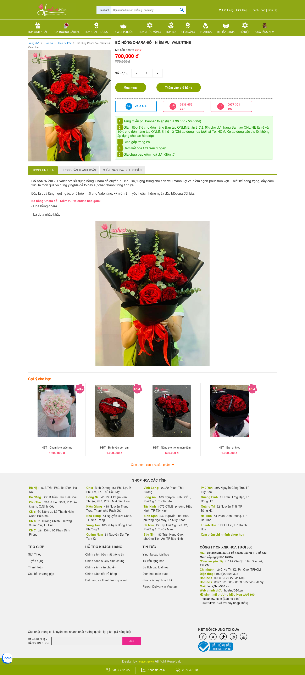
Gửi (131, 641)
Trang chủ (33, 43)
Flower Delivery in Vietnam (160, 586)
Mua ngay (131, 87)
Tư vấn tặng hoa (153, 561)
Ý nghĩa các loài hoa (156, 554)
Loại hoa (206, 31)
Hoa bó (171, 31)
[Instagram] (233, 636)
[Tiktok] (223, 636)
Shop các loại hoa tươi (157, 580)
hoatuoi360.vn (146, 661)
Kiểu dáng (188, 31)
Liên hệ (272, 10)
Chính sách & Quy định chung (104, 561)
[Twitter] (213, 636)
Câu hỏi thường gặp (41, 574)
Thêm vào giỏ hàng (178, 87)
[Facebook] (202, 636)
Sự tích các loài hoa (155, 567)
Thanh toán (258, 10)
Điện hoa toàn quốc (155, 574)
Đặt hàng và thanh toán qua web (106, 580)
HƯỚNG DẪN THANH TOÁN (79, 170)
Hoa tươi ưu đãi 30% (66, 31)
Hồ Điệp (245, 31)
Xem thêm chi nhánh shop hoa (222, 534)
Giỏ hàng (227, 10)
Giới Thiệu (242, 10)
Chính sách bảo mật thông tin (104, 554)
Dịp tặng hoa (225, 31)
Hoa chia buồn (123, 31)
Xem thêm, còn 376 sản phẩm (151, 464)
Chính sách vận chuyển (100, 567)
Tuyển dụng (36, 561)
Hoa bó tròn (65, 43)
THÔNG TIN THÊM (43, 170)
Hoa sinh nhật (37, 31)
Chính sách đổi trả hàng (101, 574)
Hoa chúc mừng (150, 31)
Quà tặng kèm (264, 31)
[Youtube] (243, 636)
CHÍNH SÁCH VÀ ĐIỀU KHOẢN (122, 170)
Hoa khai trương (96, 31)
